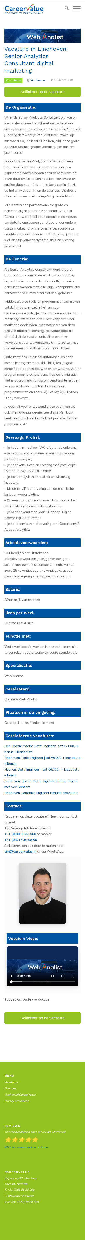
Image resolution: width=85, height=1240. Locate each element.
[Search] (64, 9)
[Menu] (75, 9)
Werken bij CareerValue (19, 1094)
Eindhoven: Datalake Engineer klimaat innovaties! (41, 793)
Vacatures (11, 1082)
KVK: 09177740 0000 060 (21, 1202)
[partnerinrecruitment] (34, 9)
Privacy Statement (16, 1101)
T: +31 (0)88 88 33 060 (19, 1189)
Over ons (10, 1088)
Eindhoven (38, 80)
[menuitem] (64, 9)
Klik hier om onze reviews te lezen (26, 1147)
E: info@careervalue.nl (18, 1196)
